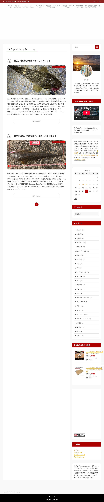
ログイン (77, 450)
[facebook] (94, 1)
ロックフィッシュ (83, 319)
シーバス (80, 276)
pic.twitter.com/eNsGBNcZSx (88, 155)
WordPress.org (79, 457)
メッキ (79, 310)
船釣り (79, 335)
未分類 (79, 323)
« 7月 (75, 199)
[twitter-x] (96, 1)
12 (86, 184)
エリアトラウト (82, 251)
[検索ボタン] (100, 6)
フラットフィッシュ (84, 297)
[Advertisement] (52, 25)
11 (83, 184)
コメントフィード (79, 455)
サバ (79, 268)
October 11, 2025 (79, 160)
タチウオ (80, 285)
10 (79, 184)
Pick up (80, 230)
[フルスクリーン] (96, 118)
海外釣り (80, 327)
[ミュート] (93, 118)
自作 (79, 331)
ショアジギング (82, 272)
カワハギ (80, 259)
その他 (80, 238)
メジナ (79, 306)
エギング (80, 247)
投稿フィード (78, 452)
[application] (86, 113)
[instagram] (99, 1)
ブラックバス (81, 302)
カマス (79, 255)
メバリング (81, 314)
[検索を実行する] (97, 47)
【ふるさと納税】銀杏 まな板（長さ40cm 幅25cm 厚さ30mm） (94, 369)
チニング (80, 289)
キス (79, 264)
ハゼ (79, 293)
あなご (79, 234)
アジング (81, 243)
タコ (79, 281)
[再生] (77, 118)
